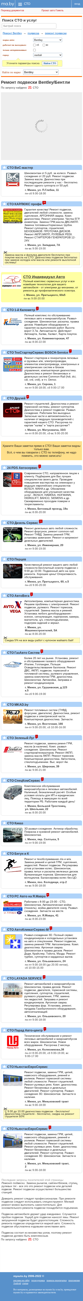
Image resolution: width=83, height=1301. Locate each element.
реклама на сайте (21, 1280)
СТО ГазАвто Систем (23, 652)
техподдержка (38, 1280)
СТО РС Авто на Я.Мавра (26, 896)
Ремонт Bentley (12, 33)
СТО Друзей (15, 398)
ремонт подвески (56, 33)
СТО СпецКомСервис (23, 780)
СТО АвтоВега (17, 595)
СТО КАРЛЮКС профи (24, 204)
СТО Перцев (16, 559)
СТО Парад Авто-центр (24, 1030)
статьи (25, 1283)
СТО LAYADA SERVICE (24, 978)
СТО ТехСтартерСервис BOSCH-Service (37, 352)
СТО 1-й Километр (20, 310)
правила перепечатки (57, 1280)
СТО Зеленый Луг (20, 738)
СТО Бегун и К (17, 853)
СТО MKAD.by (17, 704)
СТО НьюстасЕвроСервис (27, 1066)
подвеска (33, 33)
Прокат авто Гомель (53, 10)
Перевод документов (12, 10)
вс (47, 44)
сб (37, 44)
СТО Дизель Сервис (22, 523)
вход (77, 3)
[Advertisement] (41, 1254)
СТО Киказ (14, 823)
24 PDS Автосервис (21, 468)
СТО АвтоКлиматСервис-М (27, 929)
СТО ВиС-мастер (19, 167)
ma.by (7, 3)
